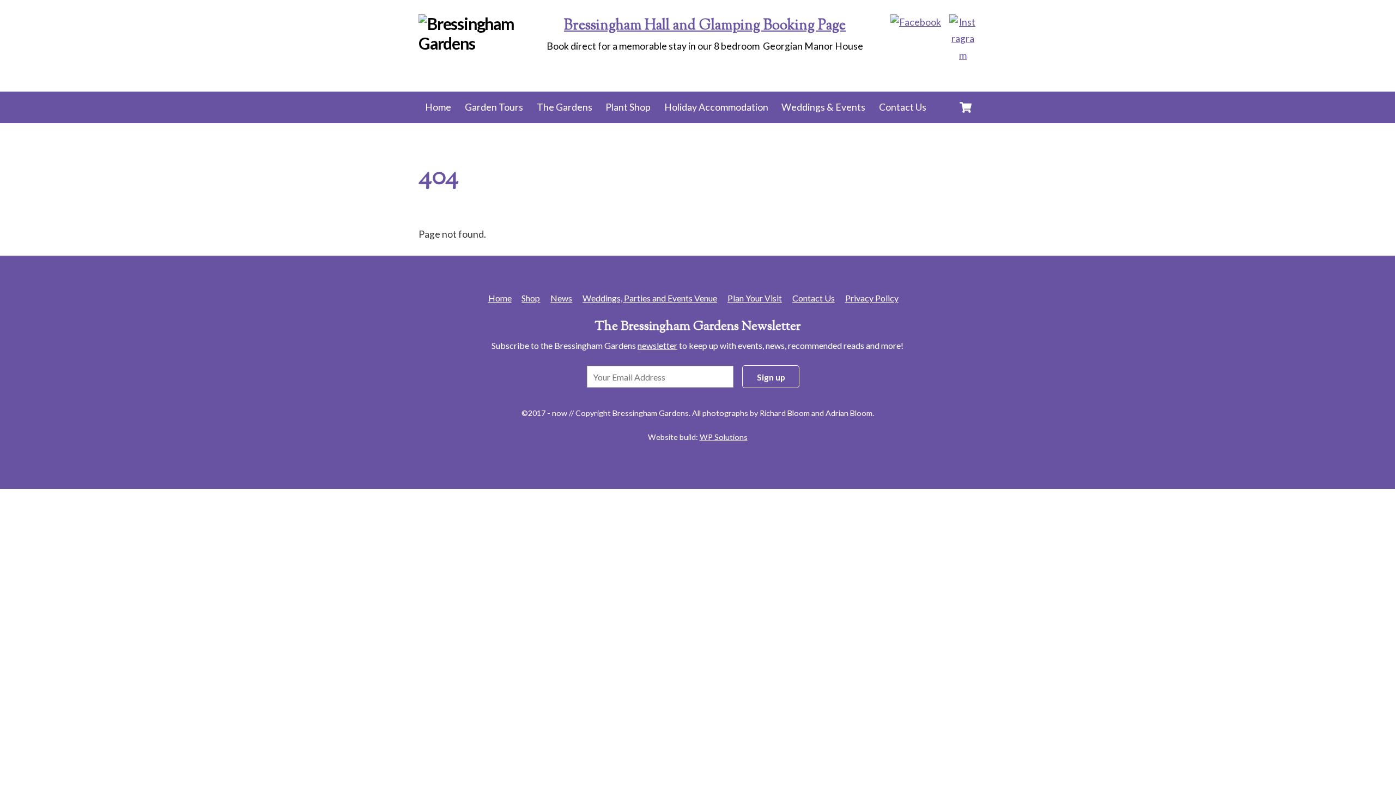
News (561, 298)
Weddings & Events (823, 107)
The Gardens (564, 107)
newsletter (657, 345)
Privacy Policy (872, 298)
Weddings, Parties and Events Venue (650, 298)
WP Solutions (724, 437)
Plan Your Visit (754, 298)
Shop (530, 298)
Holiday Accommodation (716, 107)
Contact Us (902, 107)
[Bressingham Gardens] (484, 43)
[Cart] (965, 107)
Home (438, 107)
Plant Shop (628, 107)
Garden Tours (494, 107)
